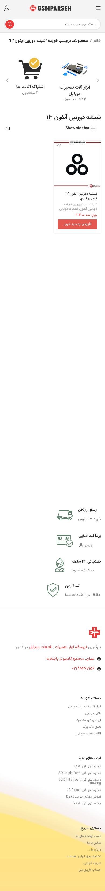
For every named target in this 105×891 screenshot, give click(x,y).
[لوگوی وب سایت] (52, 8)
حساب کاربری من (90, 870)
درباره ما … (94, 849)
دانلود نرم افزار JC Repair (83, 790)
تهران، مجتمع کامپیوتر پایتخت (70, 659)
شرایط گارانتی (92, 863)
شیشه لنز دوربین (85, 204)
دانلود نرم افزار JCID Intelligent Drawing (79, 781)
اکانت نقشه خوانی (89, 733)
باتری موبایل (93, 713)
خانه (97, 41)
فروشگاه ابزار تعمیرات (71, 647)
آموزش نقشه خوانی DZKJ (83, 796)
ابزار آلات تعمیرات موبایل (84, 706)
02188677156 (83, 669)
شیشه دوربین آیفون (80, 206)
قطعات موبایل (69, 208)
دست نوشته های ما (88, 836)
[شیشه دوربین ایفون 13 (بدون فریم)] (77, 164)
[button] (97, 80)
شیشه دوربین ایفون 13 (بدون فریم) (81, 196)
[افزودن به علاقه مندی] (58, 145)
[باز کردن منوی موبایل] (98, 8)
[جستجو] (9, 24)
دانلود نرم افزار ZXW (87, 766)
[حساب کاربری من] (6, 8)
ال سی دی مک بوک (88, 720)
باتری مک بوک (92, 726)
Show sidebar (77, 128)
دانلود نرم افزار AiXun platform (79, 773)
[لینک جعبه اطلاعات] (79, 515)
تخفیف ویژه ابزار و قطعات (84, 856)
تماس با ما (94, 843)
